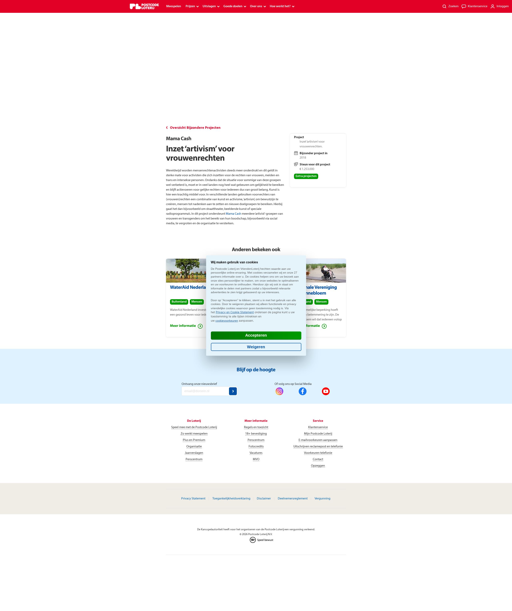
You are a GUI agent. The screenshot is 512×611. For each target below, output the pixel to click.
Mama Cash (233, 213)
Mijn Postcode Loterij (318, 433)
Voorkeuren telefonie (318, 453)
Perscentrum (194, 459)
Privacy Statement (193, 498)
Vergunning (322, 498)
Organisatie (194, 446)
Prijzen (190, 6)
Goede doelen (232, 6)
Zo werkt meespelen (194, 433)
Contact (318, 459)
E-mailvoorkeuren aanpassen (318, 440)
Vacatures (256, 453)
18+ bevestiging (256, 433)
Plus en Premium (194, 440)
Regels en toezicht (256, 427)
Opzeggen (318, 465)
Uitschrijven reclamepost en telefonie (318, 446)
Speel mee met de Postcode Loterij (194, 427)
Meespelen (173, 6)
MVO (256, 459)
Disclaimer (264, 498)
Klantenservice (318, 427)
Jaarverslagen (194, 453)
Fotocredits (256, 446)
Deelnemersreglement (293, 498)
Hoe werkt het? (280, 6)
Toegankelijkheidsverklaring (231, 498)
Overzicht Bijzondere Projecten (195, 128)
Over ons (256, 6)
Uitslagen (209, 6)
